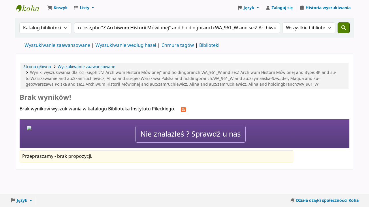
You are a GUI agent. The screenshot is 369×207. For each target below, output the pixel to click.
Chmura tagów (177, 45)
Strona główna (37, 67)
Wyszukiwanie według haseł (125, 45)
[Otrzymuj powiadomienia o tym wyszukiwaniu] (183, 109)
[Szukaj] (344, 27)
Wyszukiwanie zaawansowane (57, 45)
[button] (57, 8)
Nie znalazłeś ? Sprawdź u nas (190, 134)
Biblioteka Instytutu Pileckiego (30, 8)
